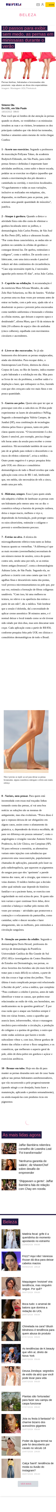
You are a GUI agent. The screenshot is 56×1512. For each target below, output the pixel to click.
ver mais (26, 1484)
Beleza (28, 15)
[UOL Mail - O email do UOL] (38, 4)
